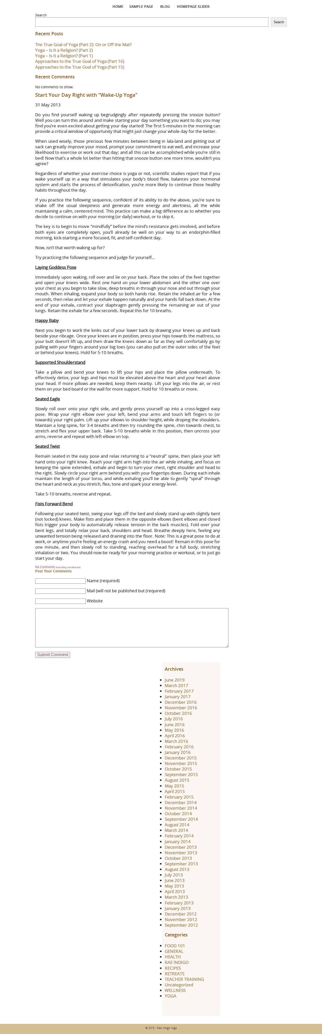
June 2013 (175, 880)
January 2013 (178, 908)
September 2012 (181, 925)
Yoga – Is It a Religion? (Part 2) (64, 50)
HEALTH (173, 957)
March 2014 (176, 830)
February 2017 (179, 691)
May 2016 (174, 730)
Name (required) (103, 580)
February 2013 (179, 903)
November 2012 (181, 919)
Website (95, 601)
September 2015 (181, 774)
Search (41, 15)
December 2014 (181, 802)
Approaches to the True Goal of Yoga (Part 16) (79, 61)
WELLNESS (175, 990)
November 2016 (181, 708)
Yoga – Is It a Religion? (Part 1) (64, 55)
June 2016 (175, 724)
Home (117, 6)
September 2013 (181, 864)
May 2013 (174, 886)
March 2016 (176, 741)
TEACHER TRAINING (184, 979)
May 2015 (174, 786)
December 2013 (181, 847)
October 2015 (178, 769)
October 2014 (178, 813)
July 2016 (174, 719)
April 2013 (175, 891)
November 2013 (181, 852)
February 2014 (179, 836)
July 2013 (174, 875)
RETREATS (174, 974)
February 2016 (179, 747)
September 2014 (181, 819)
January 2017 (178, 696)
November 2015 (181, 763)
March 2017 (176, 685)
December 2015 (181, 758)
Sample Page (141, 6)
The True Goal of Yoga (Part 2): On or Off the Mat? (83, 44)
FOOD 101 (175, 946)
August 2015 (177, 780)
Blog (165, 6)
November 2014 (181, 808)
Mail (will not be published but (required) (126, 591)
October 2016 (178, 713)
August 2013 (177, 869)
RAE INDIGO (177, 962)
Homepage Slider (193, 6)
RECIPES (173, 968)
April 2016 (175, 735)
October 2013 (178, 858)
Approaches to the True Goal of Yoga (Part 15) (79, 67)
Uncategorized (179, 985)
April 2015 (175, 791)
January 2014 (178, 841)
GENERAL (174, 951)
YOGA (170, 996)
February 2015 (179, 797)
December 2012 (181, 914)
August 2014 (177, 825)
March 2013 (176, 897)
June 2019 (175, 680)
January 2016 (178, 752)
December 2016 (181, 702)
